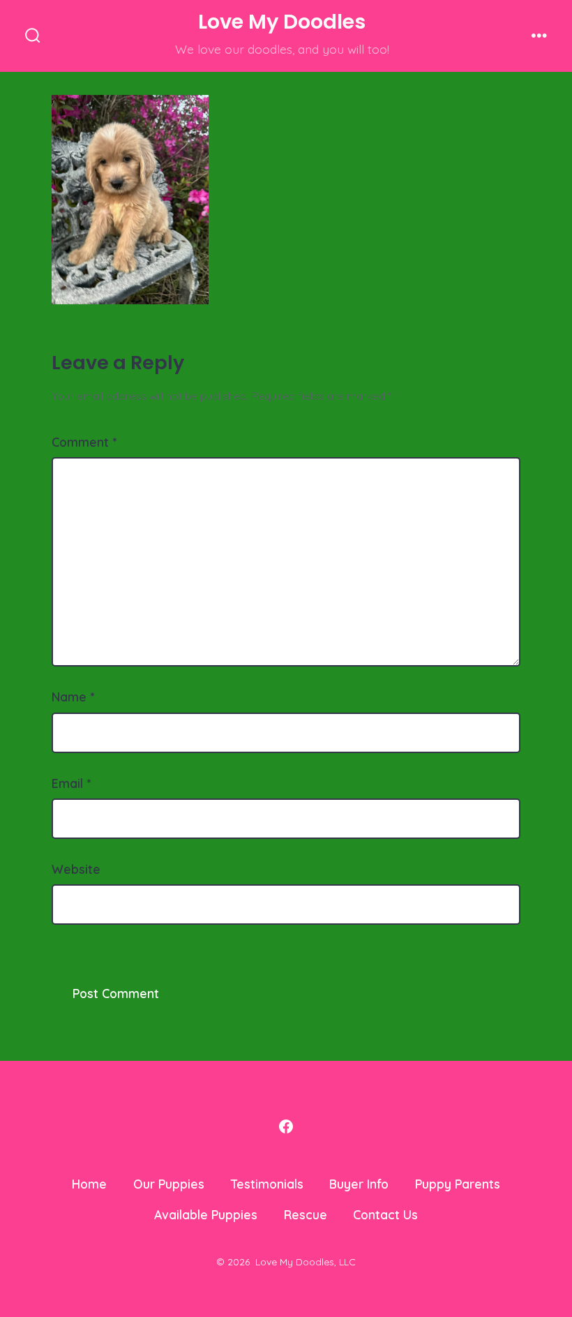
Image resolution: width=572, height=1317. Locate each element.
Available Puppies (205, 1214)
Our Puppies (168, 1183)
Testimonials (267, 1183)
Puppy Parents (457, 1183)
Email (71, 783)
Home (89, 1183)
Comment (84, 441)
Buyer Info (359, 1183)
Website (76, 869)
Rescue (305, 1214)
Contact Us (385, 1214)
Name (73, 696)
